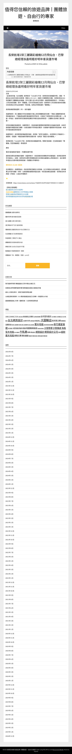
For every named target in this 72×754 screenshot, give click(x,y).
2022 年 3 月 (9, 569)
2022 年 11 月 (9, 535)
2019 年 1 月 (9, 732)
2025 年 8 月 (9, 403)
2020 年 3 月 (9, 672)
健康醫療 (8, 212)
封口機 (14, 165)
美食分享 (8, 246)
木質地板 (15, 328)
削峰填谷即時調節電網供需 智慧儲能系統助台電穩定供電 (23, 288)
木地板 (10, 328)
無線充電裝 (10, 192)
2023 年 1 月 (9, 527)
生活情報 (8, 234)
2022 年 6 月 (9, 557)
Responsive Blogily (58, 749)
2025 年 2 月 (9, 428)
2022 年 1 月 (9, 578)
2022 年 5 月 (9, 561)
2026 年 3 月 (9, 373)
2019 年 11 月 (9, 689)
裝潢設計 (8, 251)
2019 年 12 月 (9, 685)
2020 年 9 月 (9, 646)
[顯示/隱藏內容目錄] (53, 72)
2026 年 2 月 (9, 377)
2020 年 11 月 (9, 638)
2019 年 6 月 (9, 710)
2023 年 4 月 (9, 514)
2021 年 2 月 (9, 625)
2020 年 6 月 (9, 659)
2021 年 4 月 (9, 616)
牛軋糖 (23, 331)
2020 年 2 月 (9, 676)
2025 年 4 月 (9, 420)
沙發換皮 (57, 328)
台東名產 (32, 321)
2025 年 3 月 (9, 424)
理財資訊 (8, 229)
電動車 (30, 335)
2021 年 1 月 (9, 629)
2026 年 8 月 (9, 351)
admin (45, 64)
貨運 (59, 332)
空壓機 (20, 165)
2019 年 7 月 (9, 706)
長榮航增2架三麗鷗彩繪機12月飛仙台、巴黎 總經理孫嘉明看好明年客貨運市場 (31, 75)
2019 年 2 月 (9, 727)
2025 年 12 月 (9, 386)
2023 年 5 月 (9, 510)
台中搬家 (54, 316)
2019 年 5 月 (9, 715)
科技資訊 (8, 238)
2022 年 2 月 (9, 574)
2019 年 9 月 (9, 698)
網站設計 (32, 332)
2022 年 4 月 (9, 565)
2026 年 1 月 (9, 381)
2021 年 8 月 (9, 599)
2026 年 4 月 (9, 369)
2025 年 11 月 (9, 390)
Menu (63, 28)
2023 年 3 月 (9, 518)
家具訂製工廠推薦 (23, 324)
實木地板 (39, 324)
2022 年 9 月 (9, 544)
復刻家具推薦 (49, 324)
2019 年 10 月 (9, 693)
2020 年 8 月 (9, 651)
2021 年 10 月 (9, 591)
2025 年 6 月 (9, 411)
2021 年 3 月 (9, 621)
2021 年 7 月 (9, 603)
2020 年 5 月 (9, 663)
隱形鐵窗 (25, 336)
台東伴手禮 (26, 321)
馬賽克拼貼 (34, 335)
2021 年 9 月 (9, 595)
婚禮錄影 (63, 321)
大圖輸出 (46, 320)
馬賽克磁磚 (40, 335)
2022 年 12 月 (9, 531)
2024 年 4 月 (9, 471)
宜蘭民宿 (8, 324)
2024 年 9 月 (9, 450)
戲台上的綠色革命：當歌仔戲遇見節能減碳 (18, 292)
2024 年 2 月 (9, 480)
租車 (28, 332)
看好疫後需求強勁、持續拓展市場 (22, 76)
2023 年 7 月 (9, 501)
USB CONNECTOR (11, 316)
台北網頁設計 (15, 320)
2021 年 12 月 (9, 582)
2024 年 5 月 (9, 467)
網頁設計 (40, 332)
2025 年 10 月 (9, 394)
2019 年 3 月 (9, 723)
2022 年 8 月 (9, 548)
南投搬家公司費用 (28, 316)
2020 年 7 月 (9, 655)
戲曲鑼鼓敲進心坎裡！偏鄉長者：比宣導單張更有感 (21, 301)
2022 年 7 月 (9, 552)
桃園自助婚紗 (41, 328)
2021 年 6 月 (9, 608)
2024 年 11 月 (9, 441)
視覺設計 (8, 255)
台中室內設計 (46, 316)
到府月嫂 (20, 316)
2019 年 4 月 (9, 719)
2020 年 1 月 (9, 680)
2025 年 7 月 (9, 407)
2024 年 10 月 (9, 446)
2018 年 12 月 (9, 736)
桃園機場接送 (31, 328)
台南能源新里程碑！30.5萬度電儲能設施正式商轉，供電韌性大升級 (26, 296)
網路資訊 (8, 242)
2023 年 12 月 (9, 488)
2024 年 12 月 (9, 437)
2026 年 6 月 (9, 360)
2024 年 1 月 (9, 484)
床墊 (45, 324)
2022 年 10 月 (9, 539)
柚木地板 (22, 328)
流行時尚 (8, 225)
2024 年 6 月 (9, 463)
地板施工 (37, 321)
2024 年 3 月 (9, 475)
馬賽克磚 (45, 335)
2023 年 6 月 (9, 505)
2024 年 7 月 (9, 458)
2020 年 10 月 (9, 642)
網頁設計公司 (51, 332)
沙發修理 (48, 328)
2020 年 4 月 (9, 668)
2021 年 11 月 (9, 586)
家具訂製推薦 (31, 324)
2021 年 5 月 (9, 612)
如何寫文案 (56, 321)
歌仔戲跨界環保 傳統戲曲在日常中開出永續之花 (20, 283)
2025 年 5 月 (9, 416)
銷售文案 (17, 335)
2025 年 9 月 (9, 398)
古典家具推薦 (37, 316)
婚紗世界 (8, 217)
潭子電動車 (17, 332)
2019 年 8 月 (9, 702)
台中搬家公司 (59, 316)
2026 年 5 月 (9, 364)
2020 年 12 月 (9, 633)
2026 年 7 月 (9, 356)
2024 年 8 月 (9, 454)
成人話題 (8, 221)
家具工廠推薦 (15, 324)
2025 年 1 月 (9, 433)
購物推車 (9, 165)
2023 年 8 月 (9, 497)
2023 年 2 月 (9, 522)
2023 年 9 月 (9, 493)
